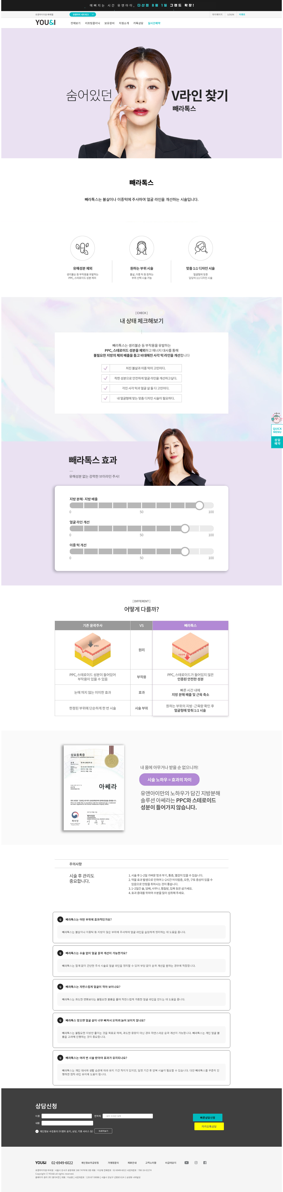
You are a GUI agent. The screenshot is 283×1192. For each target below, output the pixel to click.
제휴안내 (132, 1162)
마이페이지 (217, 14)
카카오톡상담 (209, 1126)
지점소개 (124, 23)
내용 (37, 1123)
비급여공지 (170, 1162)
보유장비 (110, 23)
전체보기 (76, 23)
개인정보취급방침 (90, 1162)
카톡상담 (138, 23)
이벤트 (242, 14)
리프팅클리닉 (92, 23)
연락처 (97, 1116)
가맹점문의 (113, 1162)
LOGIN (230, 14)
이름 (37, 1116)
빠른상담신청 (207, 1117)
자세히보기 (103, 1130)
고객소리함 (150, 1162)
